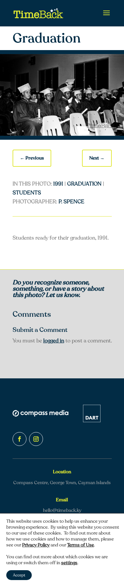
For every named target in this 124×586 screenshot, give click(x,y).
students (27, 192)
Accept (19, 575)
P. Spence (71, 201)
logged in (53, 340)
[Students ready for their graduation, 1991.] (62, 134)
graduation (84, 184)
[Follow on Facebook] (19, 439)
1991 (58, 184)
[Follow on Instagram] (36, 439)
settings (69, 563)
